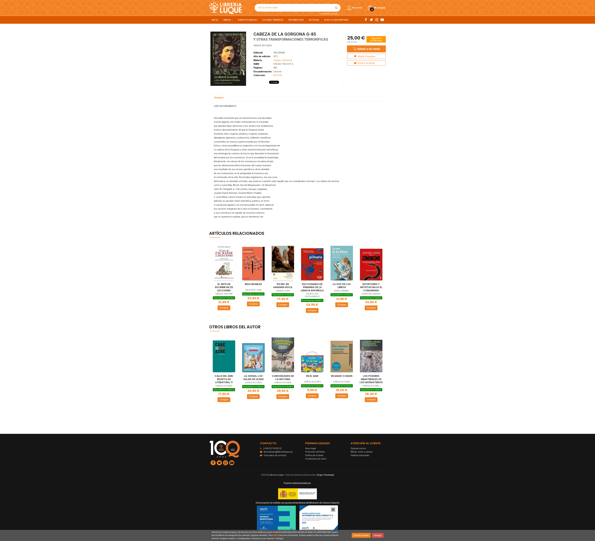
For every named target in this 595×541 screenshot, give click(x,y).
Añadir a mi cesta (368, 48)
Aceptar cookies (361, 535)
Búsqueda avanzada (329, 14)
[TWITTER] (371, 19)
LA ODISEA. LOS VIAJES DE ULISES (253, 377)
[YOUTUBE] (382, 19)
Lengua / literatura (282, 60)
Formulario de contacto (275, 455)
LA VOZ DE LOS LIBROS (342, 285)
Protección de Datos (315, 452)
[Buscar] (336, 8)
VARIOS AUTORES (262, 45)
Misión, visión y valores (362, 452)
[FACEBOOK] (365, 19)
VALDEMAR (279, 52)
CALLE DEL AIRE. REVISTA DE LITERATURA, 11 (224, 379)
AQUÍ (275, 535)
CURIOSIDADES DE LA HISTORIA (283, 377)
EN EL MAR (312, 376)
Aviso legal (310, 448)
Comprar (223, 307)
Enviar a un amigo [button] (366, 63)
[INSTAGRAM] (376, 19)
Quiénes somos (358, 448)
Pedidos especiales (360, 455)
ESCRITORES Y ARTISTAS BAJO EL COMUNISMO (371, 287)
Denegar (377, 535)
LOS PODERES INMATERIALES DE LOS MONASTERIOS (371, 379)
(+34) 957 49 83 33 (272, 448)
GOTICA (277, 75)
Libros (227, 19)
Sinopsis (218, 97)
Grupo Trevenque (325, 475)
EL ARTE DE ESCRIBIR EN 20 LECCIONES (224, 287)
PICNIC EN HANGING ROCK (283, 285)
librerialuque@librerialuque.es (278, 452)
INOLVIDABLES (253, 284)
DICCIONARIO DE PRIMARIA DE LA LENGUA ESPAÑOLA (312, 287)
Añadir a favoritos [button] (366, 56)
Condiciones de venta (315, 459)
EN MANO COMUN (341, 376)
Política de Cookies (314, 455)
